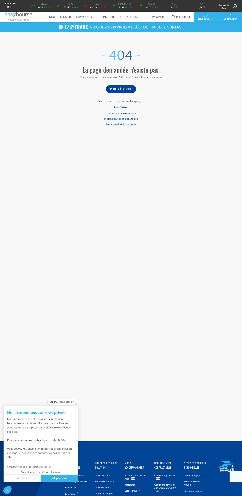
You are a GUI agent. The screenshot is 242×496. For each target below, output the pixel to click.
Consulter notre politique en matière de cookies (29, 466)
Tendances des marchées (121, 113)
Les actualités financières (121, 124)
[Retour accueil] (18, 17)
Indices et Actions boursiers (121, 118)
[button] (7, 490)
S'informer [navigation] (133, 16)
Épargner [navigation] (157, 16)
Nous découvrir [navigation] (60, 16)
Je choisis (22, 478)
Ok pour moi (59, 478)
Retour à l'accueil (121, 89)
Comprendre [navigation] (84, 16)
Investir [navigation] (109, 16)
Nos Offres (121, 107)
